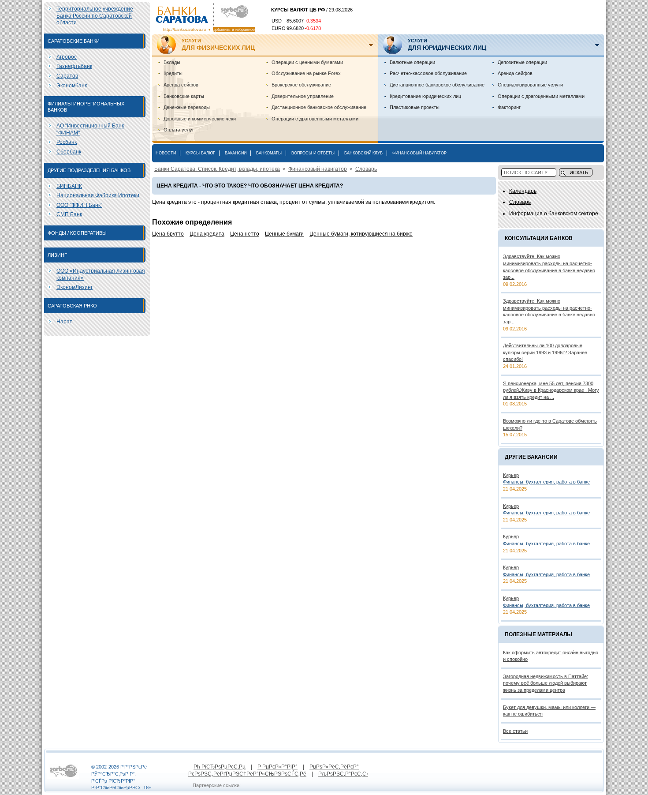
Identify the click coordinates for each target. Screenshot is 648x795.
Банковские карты (184, 96)
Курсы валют (200, 153)
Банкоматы (269, 153)
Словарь (366, 169)
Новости (166, 153)
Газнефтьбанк (74, 66)
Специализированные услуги (530, 84)
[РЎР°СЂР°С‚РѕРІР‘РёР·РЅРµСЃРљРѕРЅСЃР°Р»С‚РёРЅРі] (63, 777)
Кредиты (173, 73)
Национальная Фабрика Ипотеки (97, 195)
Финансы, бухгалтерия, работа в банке (546, 481)
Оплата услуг (179, 129)
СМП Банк (69, 214)
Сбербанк (68, 152)
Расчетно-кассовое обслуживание (428, 73)
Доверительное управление (303, 96)
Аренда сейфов (181, 84)
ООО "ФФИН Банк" (79, 205)
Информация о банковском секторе (553, 213)
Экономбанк (71, 85)
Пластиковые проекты (414, 107)
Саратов (67, 76)
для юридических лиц (447, 44)
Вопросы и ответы (313, 153)
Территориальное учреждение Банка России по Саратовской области (94, 16)
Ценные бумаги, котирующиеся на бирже (361, 234)
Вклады (172, 62)
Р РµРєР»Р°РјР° (277, 767)
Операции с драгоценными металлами (315, 118)
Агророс (66, 57)
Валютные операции (412, 62)
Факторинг (509, 107)
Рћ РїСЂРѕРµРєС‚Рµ (220, 767)
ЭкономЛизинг (74, 287)
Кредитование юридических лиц (425, 96)
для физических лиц (218, 44)
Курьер (511, 475)
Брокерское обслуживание (301, 84)
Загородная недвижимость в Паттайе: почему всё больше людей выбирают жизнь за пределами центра (545, 683)
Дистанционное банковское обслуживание (319, 107)
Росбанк (66, 142)
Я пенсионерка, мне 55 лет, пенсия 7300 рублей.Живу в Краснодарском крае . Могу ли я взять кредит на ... (551, 390)
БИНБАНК (69, 186)
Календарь (522, 191)
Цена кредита (207, 234)
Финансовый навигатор (419, 153)
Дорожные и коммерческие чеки (200, 118)
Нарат (64, 322)
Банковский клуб (363, 153)
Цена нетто (244, 234)
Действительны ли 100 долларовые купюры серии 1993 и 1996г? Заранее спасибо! (545, 352)
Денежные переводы (187, 107)
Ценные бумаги (284, 234)
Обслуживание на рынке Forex (306, 73)
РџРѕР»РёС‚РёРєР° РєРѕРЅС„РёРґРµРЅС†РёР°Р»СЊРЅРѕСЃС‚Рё (273, 770)
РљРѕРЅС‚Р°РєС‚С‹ (343, 774)
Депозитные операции (522, 62)
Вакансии (235, 153)
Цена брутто (168, 234)
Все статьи (515, 731)
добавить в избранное (234, 29)
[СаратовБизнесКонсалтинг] (232, 12)
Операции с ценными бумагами (307, 62)
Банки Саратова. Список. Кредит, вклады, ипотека (217, 169)
